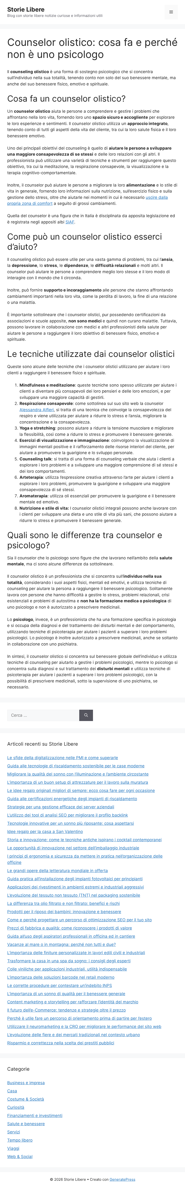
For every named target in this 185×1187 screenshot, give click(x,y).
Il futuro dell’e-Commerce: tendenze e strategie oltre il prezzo (66, 1010)
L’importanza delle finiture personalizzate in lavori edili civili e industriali (76, 952)
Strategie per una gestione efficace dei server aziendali (60, 807)
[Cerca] (86, 715)
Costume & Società (25, 1099)
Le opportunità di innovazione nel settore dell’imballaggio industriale (73, 848)
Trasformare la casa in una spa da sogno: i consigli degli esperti (69, 960)
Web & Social (20, 1156)
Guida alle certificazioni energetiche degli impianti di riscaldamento (72, 798)
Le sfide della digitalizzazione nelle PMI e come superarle (62, 757)
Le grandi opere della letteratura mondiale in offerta (57, 870)
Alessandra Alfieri (37, 409)
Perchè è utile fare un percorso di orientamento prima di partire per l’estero (79, 1018)
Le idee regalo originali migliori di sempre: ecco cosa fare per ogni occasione (81, 790)
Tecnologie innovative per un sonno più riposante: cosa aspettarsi (70, 823)
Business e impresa (26, 1082)
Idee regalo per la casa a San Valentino (45, 831)
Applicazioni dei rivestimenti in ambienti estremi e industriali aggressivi (75, 887)
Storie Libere (26, 9)
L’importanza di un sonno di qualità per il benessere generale (66, 993)
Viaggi (13, 1148)
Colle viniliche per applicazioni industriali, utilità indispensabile (67, 969)
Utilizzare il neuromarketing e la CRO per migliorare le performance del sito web (84, 1026)
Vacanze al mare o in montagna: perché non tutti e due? (61, 944)
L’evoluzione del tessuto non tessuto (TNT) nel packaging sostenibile (73, 895)
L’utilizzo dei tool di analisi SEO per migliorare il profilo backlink (67, 815)
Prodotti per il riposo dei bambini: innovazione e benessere (64, 911)
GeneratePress (122, 1179)
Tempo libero (20, 1140)
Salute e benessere (26, 1123)
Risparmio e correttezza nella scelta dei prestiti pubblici (60, 1043)
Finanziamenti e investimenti (34, 1115)
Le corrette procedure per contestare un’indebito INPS (59, 985)
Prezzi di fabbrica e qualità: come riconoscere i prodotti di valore (69, 928)
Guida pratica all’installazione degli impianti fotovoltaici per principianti (75, 878)
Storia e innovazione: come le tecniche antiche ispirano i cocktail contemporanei (84, 839)
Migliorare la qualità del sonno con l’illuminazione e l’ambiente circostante (78, 774)
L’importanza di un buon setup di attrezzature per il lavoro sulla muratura (77, 782)
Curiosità (15, 1107)
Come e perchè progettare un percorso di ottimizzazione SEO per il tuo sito (79, 919)
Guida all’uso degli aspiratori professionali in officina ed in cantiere (71, 936)
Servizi (13, 1132)
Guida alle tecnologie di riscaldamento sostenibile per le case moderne (76, 766)
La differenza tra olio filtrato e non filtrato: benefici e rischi (63, 903)
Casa (12, 1091)
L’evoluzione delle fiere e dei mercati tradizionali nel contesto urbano (73, 1034)
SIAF (70, 222)
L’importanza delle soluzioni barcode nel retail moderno (60, 977)
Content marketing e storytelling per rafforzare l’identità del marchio (72, 1002)
